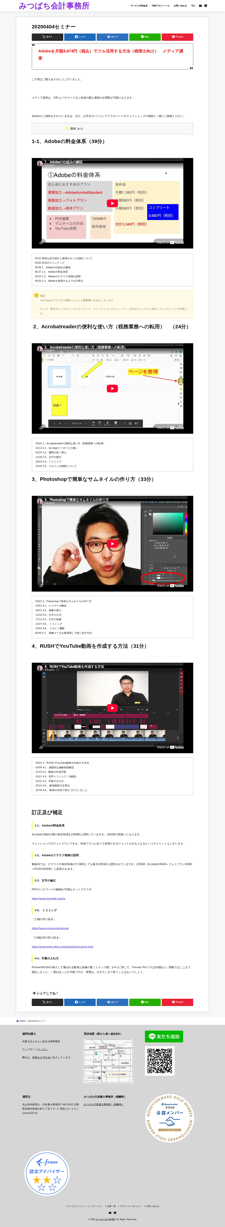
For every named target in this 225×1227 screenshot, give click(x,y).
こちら (44, 1049)
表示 (80, 129)
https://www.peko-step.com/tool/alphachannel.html (62, 946)
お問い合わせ (180, 5)
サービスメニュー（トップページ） (85, 1206)
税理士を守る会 (41, 1057)
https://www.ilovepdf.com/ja (48, 898)
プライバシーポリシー (131, 1206)
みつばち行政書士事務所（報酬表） (104, 1104)
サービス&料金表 (139, 5)
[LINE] (205, 5)
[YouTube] (200, 5)
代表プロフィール (160, 5)
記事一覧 (111, 1206)
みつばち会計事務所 (54, 5)
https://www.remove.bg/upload (50, 928)
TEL (193, 5)
